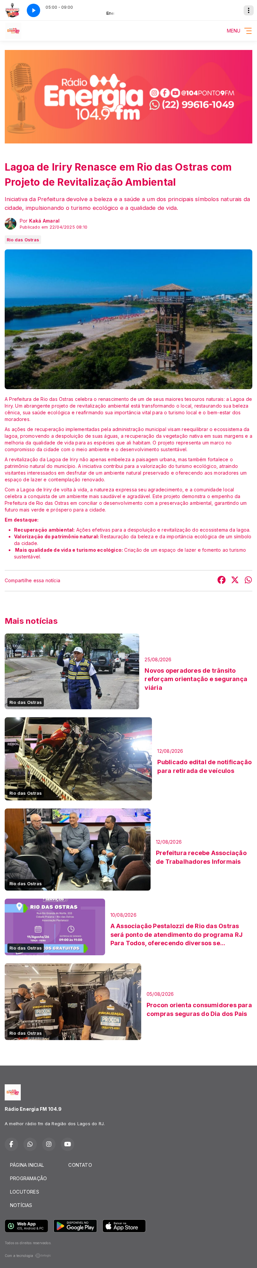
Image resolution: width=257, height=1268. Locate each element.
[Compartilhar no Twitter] (235, 581)
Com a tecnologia (19, 1256)
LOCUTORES (24, 1192)
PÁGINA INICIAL (27, 1165)
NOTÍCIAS (21, 1205)
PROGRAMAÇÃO (28, 1178)
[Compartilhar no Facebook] (222, 581)
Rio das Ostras (23, 239)
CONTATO (80, 1165)
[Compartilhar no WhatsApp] (248, 581)
